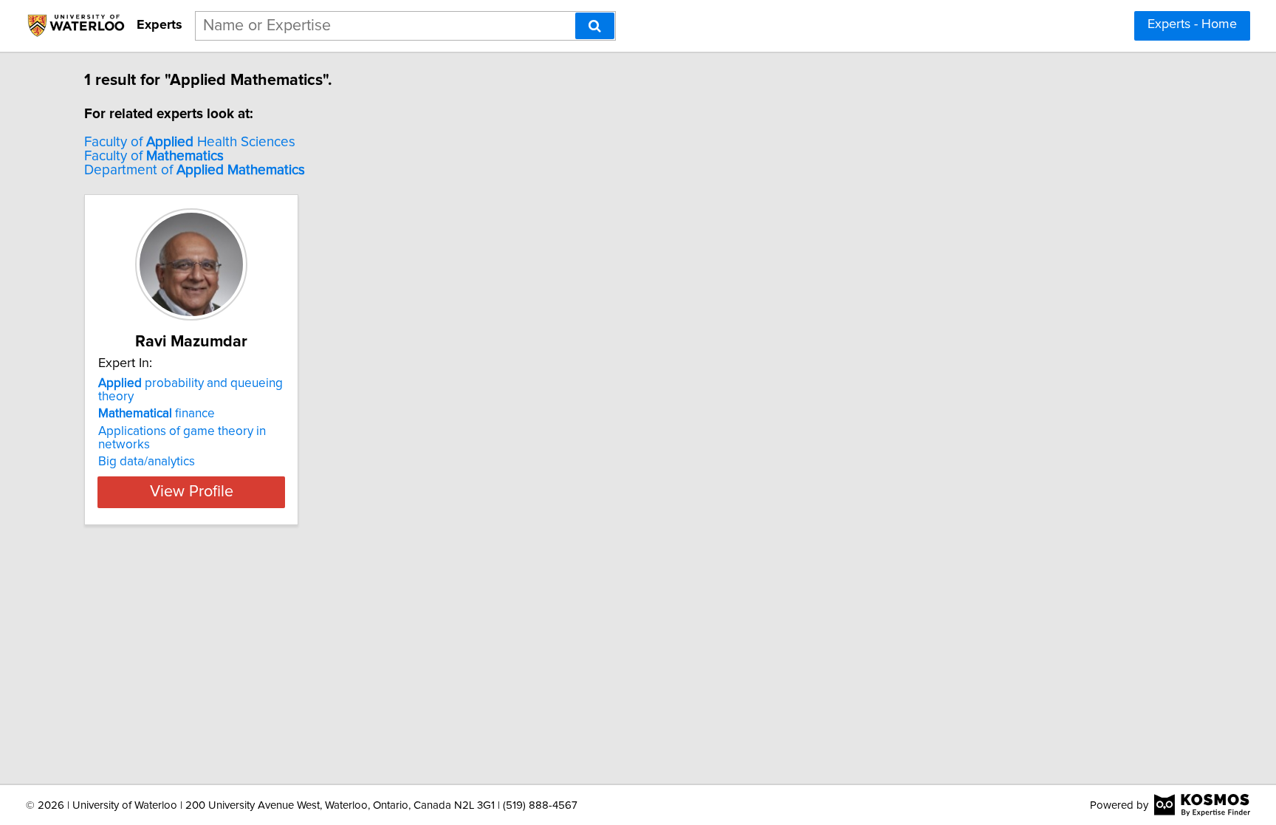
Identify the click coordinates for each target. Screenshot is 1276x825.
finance (156, 413)
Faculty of (154, 156)
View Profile (191, 492)
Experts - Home (1192, 24)
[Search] (594, 26)
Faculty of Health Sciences (189, 142)
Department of (194, 170)
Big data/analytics (146, 461)
